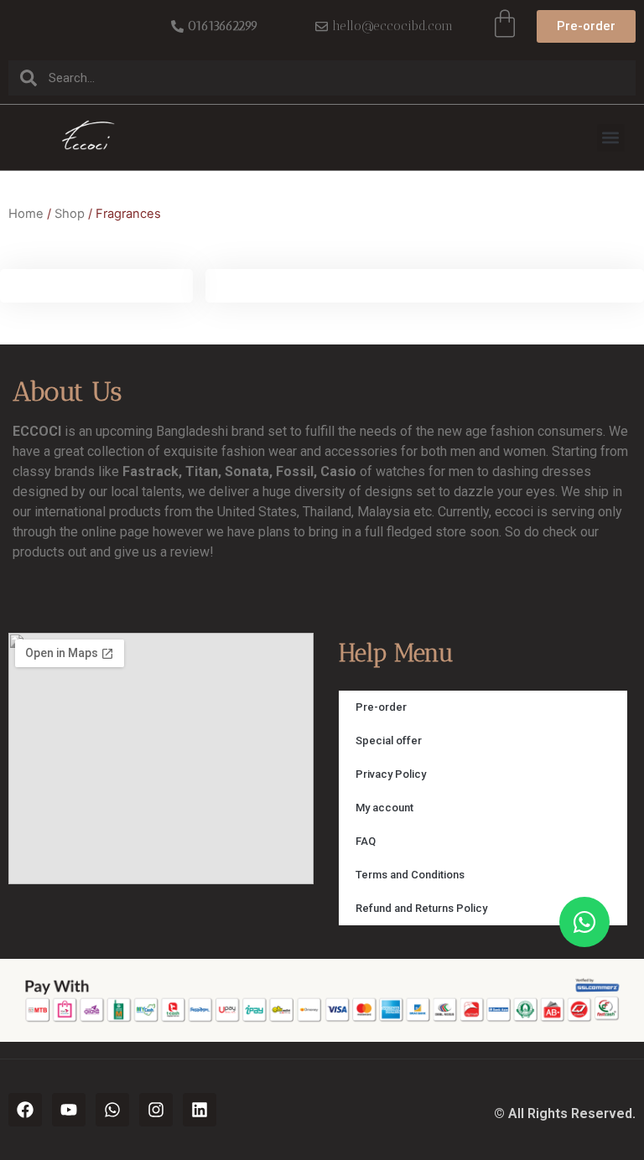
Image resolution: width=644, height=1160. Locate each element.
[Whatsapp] (112, 1109)
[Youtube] (69, 1109)
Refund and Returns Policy (421, 908)
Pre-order (381, 707)
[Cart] (505, 23)
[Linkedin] (199, 1109)
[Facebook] (25, 1109)
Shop (70, 213)
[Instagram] (156, 1109)
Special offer (389, 740)
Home (26, 213)
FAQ (366, 841)
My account (384, 807)
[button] (611, 138)
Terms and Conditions (410, 874)
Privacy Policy (391, 774)
